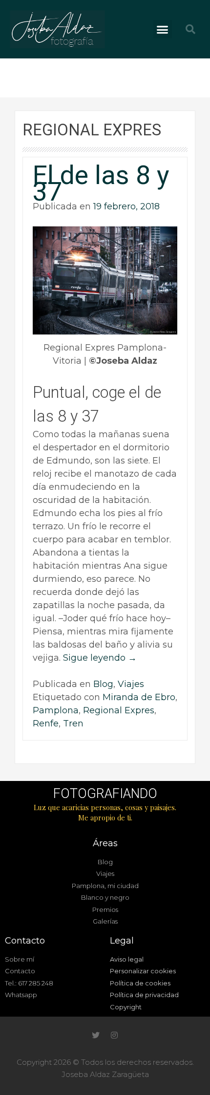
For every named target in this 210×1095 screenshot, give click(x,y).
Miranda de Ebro (139, 697)
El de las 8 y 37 (101, 183)
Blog (103, 684)
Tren (73, 723)
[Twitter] (96, 1035)
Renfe (46, 723)
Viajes (131, 684)
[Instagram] (114, 1035)
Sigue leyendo (100, 657)
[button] (162, 29)
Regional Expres (118, 710)
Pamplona (56, 710)
